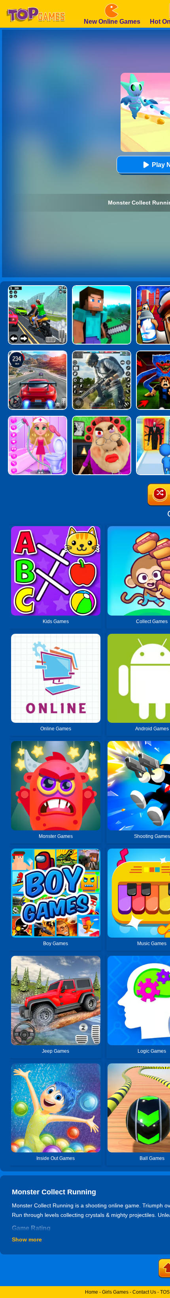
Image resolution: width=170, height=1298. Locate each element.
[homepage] (35, 3)
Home (91, 1292)
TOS (165, 1292)
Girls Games (115, 1292)
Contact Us (144, 1292)
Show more (27, 1239)
